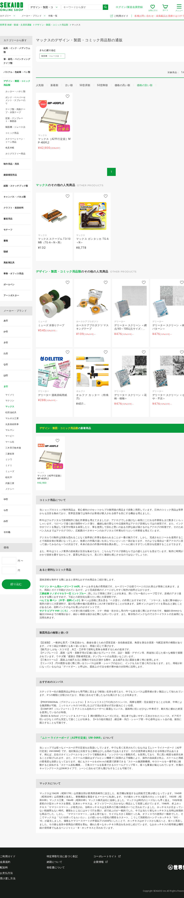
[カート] (165, 7)
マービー (9, 436)
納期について (54, 861)
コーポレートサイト (105, 856)
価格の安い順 (144, 85)
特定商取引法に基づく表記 (62, 856)
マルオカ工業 (12, 418)
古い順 (69, 85)
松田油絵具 (11, 412)
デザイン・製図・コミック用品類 (58, 271)
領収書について (56, 867)
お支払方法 (6, 873)
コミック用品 (12, 133)
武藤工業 (9, 483)
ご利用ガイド (121, 16)
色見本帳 (9, 147)
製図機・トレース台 (15, 127)
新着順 (54, 85)
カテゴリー (5, 16)
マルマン (9, 430)
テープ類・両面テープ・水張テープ (15, 111)
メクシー (9, 489)
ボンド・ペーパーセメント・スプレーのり (15, 100)
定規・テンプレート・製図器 (14, 120)
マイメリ (9, 395)
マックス (42, 185)
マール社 (9, 442)
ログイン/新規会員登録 (129, 7)
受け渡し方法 (7, 878)
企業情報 (98, 861)
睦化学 (8, 477)
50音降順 (102, 85)
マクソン (9, 400)
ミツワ (8, 459)
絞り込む (16, 584)
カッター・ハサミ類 (15, 91)
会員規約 (5, 861)
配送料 (4, 867)
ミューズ (9, 471)
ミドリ (8, 465)
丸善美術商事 (12, 424)
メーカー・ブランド (32, 16)
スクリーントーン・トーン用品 (15, 140)
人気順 (40, 85)
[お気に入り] (152, 7)
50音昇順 (85, 85)
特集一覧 (53, 16)
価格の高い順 (122, 85)
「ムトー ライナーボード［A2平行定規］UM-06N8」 (71, 737)
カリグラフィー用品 (15, 153)
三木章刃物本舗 (13, 448)
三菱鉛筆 (9, 454)
